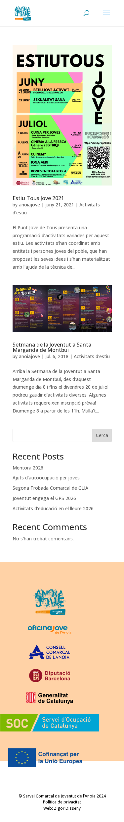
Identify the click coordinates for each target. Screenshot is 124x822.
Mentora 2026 (28, 468)
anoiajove (29, 204)
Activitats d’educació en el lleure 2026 (53, 508)
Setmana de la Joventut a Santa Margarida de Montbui (52, 347)
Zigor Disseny (67, 808)
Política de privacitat (62, 802)
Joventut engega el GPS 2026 (44, 498)
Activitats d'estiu (92, 356)
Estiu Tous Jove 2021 (38, 198)
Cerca (102, 435)
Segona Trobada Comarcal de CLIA (50, 488)
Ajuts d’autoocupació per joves (46, 477)
